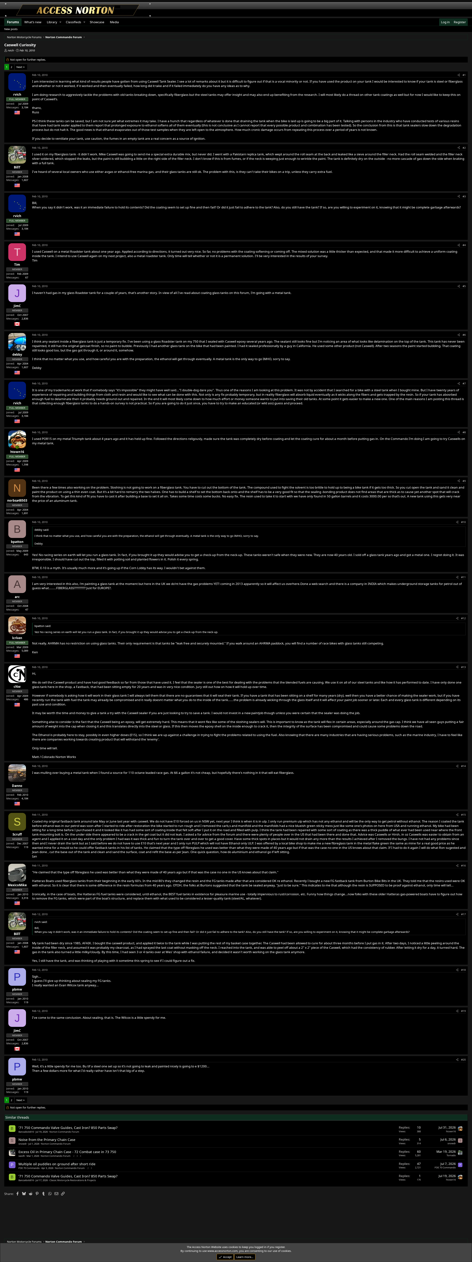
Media (114, 22)
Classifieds (73, 22)
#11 (463, 577)
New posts (11, 29)
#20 (463, 1059)
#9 (464, 481)
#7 (464, 383)
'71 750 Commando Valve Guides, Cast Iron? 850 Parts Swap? (67, 1127)
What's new (32, 22)
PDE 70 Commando (29, 1168)
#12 (463, 618)
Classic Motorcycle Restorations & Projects (72, 1180)
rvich (11, 50)
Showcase (97, 22)
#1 (464, 75)
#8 (464, 432)
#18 (463, 970)
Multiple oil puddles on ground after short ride (57, 1164)
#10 (463, 522)
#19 (463, 1011)
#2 (464, 147)
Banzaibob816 (26, 1131)
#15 (463, 814)
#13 (463, 667)
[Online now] (17, 447)
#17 (463, 914)
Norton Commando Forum (64, 1131)
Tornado (451, 1155)
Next (19, 67)
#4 (464, 245)
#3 (464, 196)
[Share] (458, 75)
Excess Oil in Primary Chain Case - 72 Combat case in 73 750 (67, 1151)
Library (52, 22)
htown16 (451, 1131)
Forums (13, 22)
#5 (464, 286)
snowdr (22, 1143)
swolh (21, 1156)
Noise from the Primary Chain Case (46, 1139)
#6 (464, 335)
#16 (463, 865)
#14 (463, 766)
